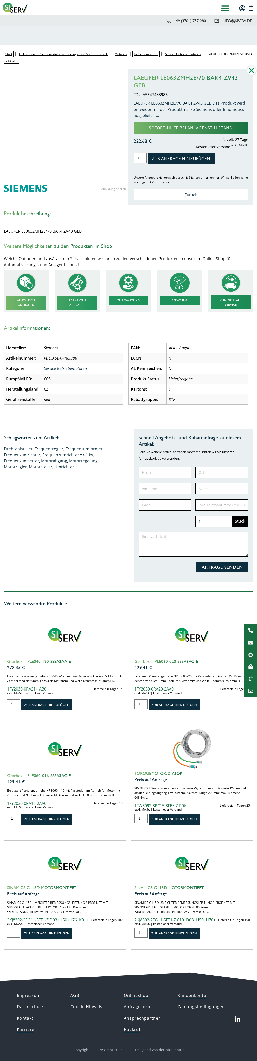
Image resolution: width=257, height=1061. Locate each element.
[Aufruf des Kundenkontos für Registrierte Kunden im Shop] (242, 8)
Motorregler (15, 467)
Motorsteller (40, 467)
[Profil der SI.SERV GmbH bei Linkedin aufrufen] (237, 1019)
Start (8, 54)
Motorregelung (83, 461)
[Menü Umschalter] (225, 8)
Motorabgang (54, 461)
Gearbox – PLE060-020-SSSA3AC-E (166, 661)
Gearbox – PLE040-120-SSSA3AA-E (39, 661)
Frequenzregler (49, 449)
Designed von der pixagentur (159, 1049)
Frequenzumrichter (22, 455)
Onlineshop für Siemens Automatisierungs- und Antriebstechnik (63, 54)
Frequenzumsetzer (21, 461)
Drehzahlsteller (18, 449)
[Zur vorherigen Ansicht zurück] (251, 74)
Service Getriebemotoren (183, 54)
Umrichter (64, 467)
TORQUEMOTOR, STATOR (158, 773)
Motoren (121, 54)
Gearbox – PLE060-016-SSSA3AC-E (39, 775)
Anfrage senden (222, 567)
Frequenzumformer (84, 449)
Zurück (191, 194)
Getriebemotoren (146, 54)
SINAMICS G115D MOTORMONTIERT (41, 887)
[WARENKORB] (250, 7)
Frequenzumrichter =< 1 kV (67, 455)
